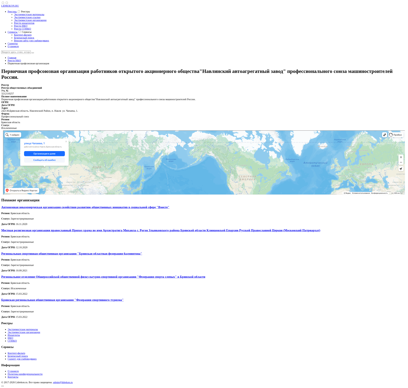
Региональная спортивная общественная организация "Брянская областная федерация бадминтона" (71, 253)
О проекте (13, 46)
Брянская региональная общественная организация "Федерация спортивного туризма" (62, 300)
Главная (12, 57)
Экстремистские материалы (29, 14)
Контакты (13, 377)
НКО (10, 338)
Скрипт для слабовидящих (22, 359)
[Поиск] (32, 52)
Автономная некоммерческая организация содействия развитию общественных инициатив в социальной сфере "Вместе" (85, 207)
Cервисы (13, 32)
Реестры (12, 11)
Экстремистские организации (30, 20)
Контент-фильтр (23, 35)
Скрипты (13, 43)
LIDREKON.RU (10, 5)
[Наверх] (2, 386)
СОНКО (12, 341)
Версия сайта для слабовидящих (31, 40)
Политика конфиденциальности (25, 374)
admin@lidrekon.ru (63, 382)
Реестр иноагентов (24, 23)
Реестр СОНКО (22, 28)
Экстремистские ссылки (27, 17)
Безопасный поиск (24, 37)
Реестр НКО (20, 26)
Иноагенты (14, 335)
